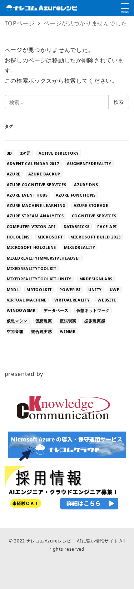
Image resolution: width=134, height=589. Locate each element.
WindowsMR (21, 310)
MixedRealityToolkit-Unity (39, 278)
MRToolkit (38, 289)
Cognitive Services (94, 215)
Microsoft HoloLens (31, 247)
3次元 (25, 153)
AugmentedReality (89, 163)
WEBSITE (107, 300)
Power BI (70, 289)
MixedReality (79, 247)
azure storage (91, 205)
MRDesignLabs (96, 278)
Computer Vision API (31, 226)
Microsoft (50, 237)
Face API (107, 226)
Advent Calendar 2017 (33, 163)
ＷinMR (68, 331)
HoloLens (18, 237)
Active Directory (59, 153)
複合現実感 (41, 331)
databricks (77, 226)
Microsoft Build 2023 (95, 237)
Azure (14, 174)
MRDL (13, 289)
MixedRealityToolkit (31, 268)
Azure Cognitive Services (36, 184)
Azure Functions (76, 195)
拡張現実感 (94, 320)
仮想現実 (43, 320)
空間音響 (15, 331)
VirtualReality (72, 300)
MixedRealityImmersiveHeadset (44, 258)
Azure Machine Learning (36, 205)
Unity (95, 289)
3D (9, 153)
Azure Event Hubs (27, 195)
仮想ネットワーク (93, 310)
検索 (119, 101)
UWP (115, 289)
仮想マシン (17, 320)
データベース (56, 310)
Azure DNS (86, 184)
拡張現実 (68, 320)
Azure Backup (44, 174)
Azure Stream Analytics (35, 215)
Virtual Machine (27, 300)
